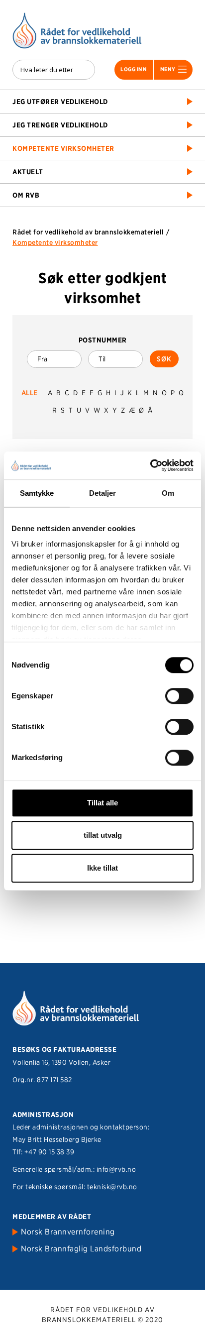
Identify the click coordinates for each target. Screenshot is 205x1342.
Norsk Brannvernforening (68, 1231)
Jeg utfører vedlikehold (60, 102)
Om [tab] (168, 493)
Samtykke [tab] (37, 493)
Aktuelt (27, 172)
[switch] (179, 696)
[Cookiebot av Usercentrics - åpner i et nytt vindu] (150, 465)
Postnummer (103, 340)
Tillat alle (102, 802)
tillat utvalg (103, 835)
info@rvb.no (116, 1169)
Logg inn (133, 69)
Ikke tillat (102, 868)
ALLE (29, 393)
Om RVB (25, 195)
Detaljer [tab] (102, 493)
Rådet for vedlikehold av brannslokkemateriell (88, 232)
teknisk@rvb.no (112, 1187)
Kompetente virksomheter (63, 148)
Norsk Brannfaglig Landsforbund (81, 1248)
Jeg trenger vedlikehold (60, 125)
